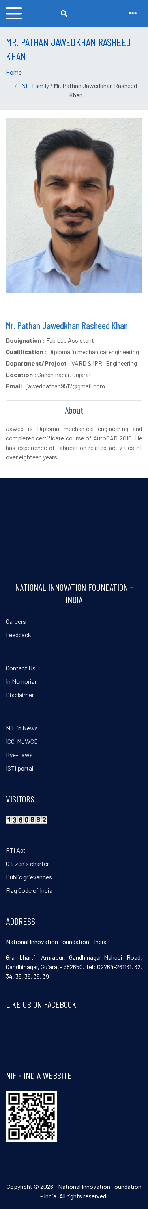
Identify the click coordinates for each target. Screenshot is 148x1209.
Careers (16, 621)
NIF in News (22, 727)
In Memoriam (23, 681)
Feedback (18, 634)
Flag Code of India (29, 890)
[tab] (74, 410)
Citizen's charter (27, 863)
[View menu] (14, 13)
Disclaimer (20, 694)
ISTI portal (19, 768)
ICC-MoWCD (22, 741)
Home (14, 72)
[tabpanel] (74, 443)
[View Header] (132, 13)
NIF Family (35, 85)
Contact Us (21, 668)
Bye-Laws (19, 754)
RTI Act (16, 850)
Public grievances (29, 877)
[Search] (64, 13)
